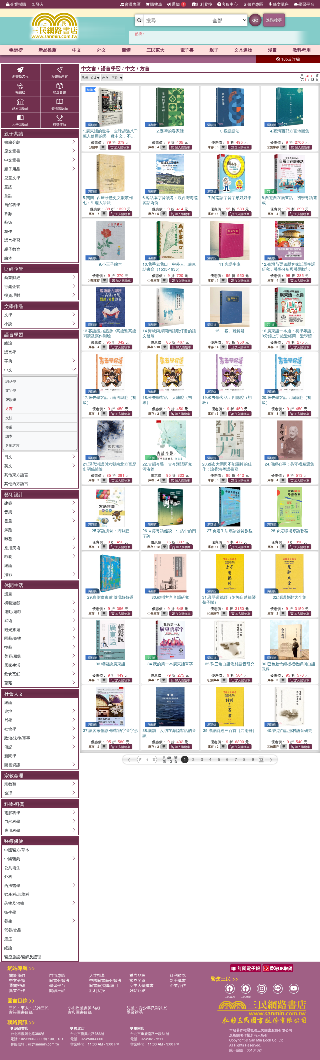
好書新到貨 (60, 76)
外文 (101, 50)
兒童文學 (12, 178)
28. (289, 530)
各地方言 (13, 445)
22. (169, 466)
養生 (8, 921)
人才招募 (97, 975)
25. (110, 530)
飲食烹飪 (12, 674)
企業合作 (178, 985)
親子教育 (12, 249)
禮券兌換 (138, 975)
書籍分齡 (12, 142)
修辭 (9, 426)
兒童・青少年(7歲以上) (147, 1007)
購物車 (156, 4)
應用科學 (12, 830)
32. (289, 597)
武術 (8, 620)
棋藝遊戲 (12, 602)
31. (229, 599)
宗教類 (10, 784)
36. (288, 666)
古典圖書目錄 (80, 1012)
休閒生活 (13, 584)
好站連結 (138, 990)
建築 (8, 503)
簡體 (126, 50)
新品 (47, 50)
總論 (8, 343)
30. (170, 597)
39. (229, 730)
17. (109, 399)
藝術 (8, 222)
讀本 (9, 435)
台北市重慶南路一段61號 (149, 1033)
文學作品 (13, 305)
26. (169, 533)
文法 (9, 417)
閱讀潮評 (57, 990)
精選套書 (59, 92)
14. (169, 333)
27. (229, 530)
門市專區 (57, 975)
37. (110, 730)
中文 (76, 50)
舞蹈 (8, 530)
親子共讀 (13, 133)
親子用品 (12, 169)
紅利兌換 (204, 4)
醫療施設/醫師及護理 (22, 957)
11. (229, 264)
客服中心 (230, 4)
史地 (8, 711)
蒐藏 (8, 683)
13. (109, 333)
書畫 (8, 521)
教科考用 (302, 50)
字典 (8, 361)
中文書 (88, 68)
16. (288, 338)
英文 (8, 466)
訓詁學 (11, 381)
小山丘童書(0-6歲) (84, 1007)
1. (110, 136)
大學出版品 (20, 124)
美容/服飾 (12, 656)
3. (230, 131)
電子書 (187, 50)
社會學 (10, 729)
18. (167, 399)
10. (169, 266)
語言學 (10, 352)
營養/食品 (12, 930)
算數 (8, 213)
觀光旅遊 (12, 629)
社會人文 (13, 693)
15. (229, 331)
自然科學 (12, 204)
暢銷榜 (16, 50)
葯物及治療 (14, 903)
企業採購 (18, 4)
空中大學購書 (142, 985)
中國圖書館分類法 (105, 980)
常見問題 (138, 980)
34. (170, 664)
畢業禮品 (135, 1012)
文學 (8, 315)
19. (227, 399)
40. (289, 730)
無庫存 (274, 147)
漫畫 (272, 50)
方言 (9, 408)
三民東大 (155, 50)
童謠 (8, 187)
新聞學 (10, 756)
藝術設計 (13, 494)
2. (170, 131)
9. (110, 264)
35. (229, 664)
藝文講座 (281, 4)
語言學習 (12, 240)
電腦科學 (12, 812)
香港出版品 (60, 108)
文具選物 (243, 50)
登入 (40, 4)
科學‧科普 (14, 803)
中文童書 (12, 160)
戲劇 (8, 556)
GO (255, 20)
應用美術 (12, 547)
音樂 (8, 512)
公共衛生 (12, 867)
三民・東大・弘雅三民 (29, 1007)
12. (288, 266)
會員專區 (133, 4)
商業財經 (12, 277)
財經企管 (13, 268)
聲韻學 (11, 399)
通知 (178, 4)
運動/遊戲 (12, 611)
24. (289, 464)
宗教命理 (13, 775)
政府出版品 (20, 108)
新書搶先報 (20, 76)
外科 (8, 876)
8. (289, 200)
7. (230, 197)
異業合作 (17, 990)
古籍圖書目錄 (21, 1012)
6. (170, 200)
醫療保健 (13, 840)
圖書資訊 (12, 765)
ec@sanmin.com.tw (43, 1043)
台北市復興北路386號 (27, 1033)
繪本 (8, 258)
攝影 (8, 574)
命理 (8, 793)
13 (261, 759)
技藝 (8, 647)
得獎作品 (59, 124)
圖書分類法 (59, 980)
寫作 (8, 231)
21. (109, 466)
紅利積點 (178, 975)
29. (110, 597)
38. (169, 732)
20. (286, 399)
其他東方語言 (16, 475)
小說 (8, 324)
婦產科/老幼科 (16, 894)
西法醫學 (12, 885)
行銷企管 (12, 286)
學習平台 (306, 4)
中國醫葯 (12, 858)
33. (110, 664)
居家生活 (12, 665)
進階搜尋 (274, 20)
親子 (214, 50)
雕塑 (8, 538)
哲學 (8, 720)
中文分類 (17, 980)
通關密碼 (17, 985)
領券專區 (255, 4)
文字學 (11, 390)
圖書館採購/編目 (103, 985)
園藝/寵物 (12, 638)
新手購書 (178, 980)
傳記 (8, 747)
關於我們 (17, 975)
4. (289, 131)
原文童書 (12, 151)
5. (108, 200)
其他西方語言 (16, 483)
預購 (90, 89)
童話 (8, 195)
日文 (8, 457)
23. (227, 466)
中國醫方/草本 (16, 850)
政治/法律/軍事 (17, 738)
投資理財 (12, 295)
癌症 (8, 939)
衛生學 (10, 912)
